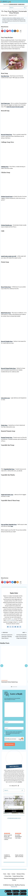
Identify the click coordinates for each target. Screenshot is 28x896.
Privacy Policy (8, 876)
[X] (15, 30)
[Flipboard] (7, 30)
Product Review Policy (18, 876)
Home (4, 874)
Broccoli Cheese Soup (6, 134)
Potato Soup (4, 425)
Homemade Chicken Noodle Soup (9, 682)
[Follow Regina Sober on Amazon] (20, 627)
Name (7, 722)
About (8, 874)
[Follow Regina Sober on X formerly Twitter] (10, 627)
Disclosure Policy (21, 874)
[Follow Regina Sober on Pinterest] (18, 627)
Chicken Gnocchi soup (6, 196)
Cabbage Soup (4, 166)
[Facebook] (5, 30)
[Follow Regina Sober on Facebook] (8, 627)
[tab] (11, 686)
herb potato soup (5, 398)
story (12, 618)
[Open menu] (27, 1)
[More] (17, 30)
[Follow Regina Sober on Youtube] (15, 627)
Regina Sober (4, 15)
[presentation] (13, 662)
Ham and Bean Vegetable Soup (9, 524)
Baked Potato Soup (6, 312)
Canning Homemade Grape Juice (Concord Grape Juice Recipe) (21, 635)
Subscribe (14, 811)
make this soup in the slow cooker (15, 106)
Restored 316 (14, 886)
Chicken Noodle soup (6, 225)
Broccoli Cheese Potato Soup (8, 368)
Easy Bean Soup (5, 76)
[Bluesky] (12, 30)
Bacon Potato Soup (6, 287)
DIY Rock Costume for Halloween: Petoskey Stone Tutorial (7, 635)
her (17, 622)
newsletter (20, 781)
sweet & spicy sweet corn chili (8, 256)
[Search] (22, 790)
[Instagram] (10, 30)
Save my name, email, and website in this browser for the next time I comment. (14, 733)
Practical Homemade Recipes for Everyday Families (14, 879)
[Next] (26, 665)
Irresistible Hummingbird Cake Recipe (18, 836)
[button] (2, 680)
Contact (13, 874)
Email (6, 728)
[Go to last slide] (1, 665)
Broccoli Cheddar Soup (7, 341)
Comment (7, 701)
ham (12, 526)
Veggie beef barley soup (7, 494)
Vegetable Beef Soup (9, 469)
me (14, 780)
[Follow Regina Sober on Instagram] (13, 627)
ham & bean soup (5, 103)
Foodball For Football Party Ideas (7, 856)
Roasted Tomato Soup (6, 437)
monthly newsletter (10, 620)
